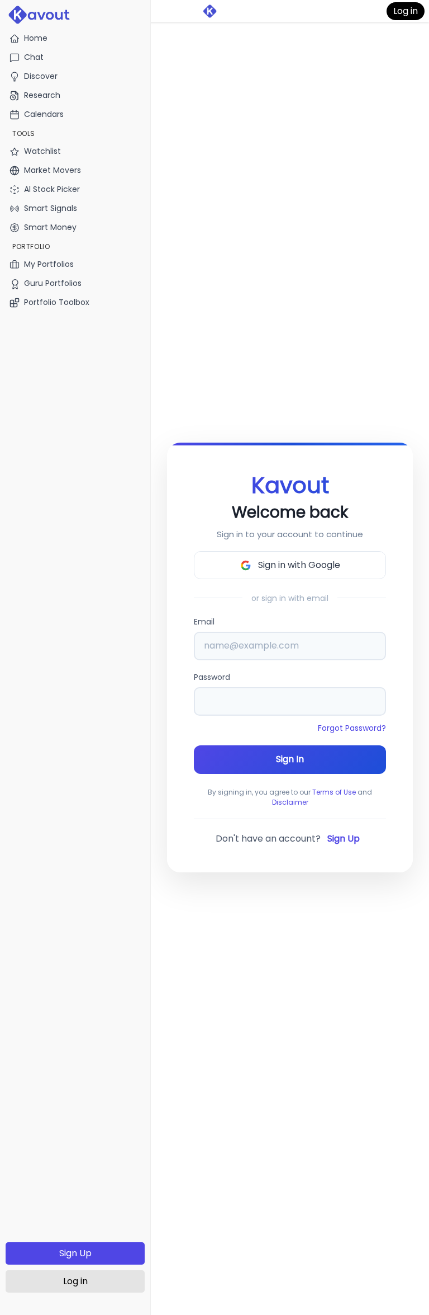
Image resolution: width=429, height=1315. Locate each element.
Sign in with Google (299, 564)
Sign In (290, 759)
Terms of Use (334, 792)
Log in (75, 1281)
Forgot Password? (352, 728)
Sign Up (75, 1253)
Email (204, 621)
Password (212, 677)
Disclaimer (290, 802)
